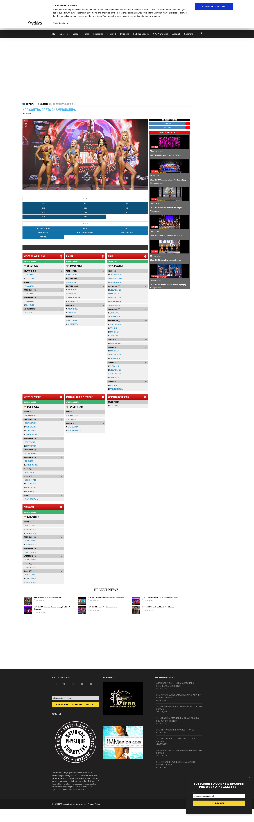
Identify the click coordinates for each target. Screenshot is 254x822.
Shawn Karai (32, 266)
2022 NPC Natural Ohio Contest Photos (166, 235)
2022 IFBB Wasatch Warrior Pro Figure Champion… (166, 209)
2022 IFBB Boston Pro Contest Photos (165, 260)
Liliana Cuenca (30, 533)
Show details (59, 23)
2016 (43, 216)
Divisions (124, 34)
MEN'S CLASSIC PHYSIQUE (85, 233)
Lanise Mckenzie (114, 282)
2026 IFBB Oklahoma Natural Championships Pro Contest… (52, 608)
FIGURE (85, 228)
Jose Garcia (28, 313)
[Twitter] (64, 683)
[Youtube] (91, 683)
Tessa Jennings (114, 324)
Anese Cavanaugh (73, 275)
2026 (43, 204)
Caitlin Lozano (30, 552)
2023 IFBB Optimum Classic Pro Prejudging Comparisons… (168, 181)
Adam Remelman (30, 415)
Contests (64, 34)
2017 (127, 212)
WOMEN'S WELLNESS (127, 233)
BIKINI (127, 228)
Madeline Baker (114, 275)
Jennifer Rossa (30, 541)
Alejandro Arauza (31, 431)
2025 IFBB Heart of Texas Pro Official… (166, 155)
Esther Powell (114, 406)
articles (176, 123)
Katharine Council (115, 389)
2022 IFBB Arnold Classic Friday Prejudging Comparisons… (168, 286)
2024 (127, 204)
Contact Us (81, 804)
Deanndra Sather (115, 279)
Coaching (188, 34)
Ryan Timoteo (33, 407)
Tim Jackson (29, 461)
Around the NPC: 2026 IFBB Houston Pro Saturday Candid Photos (175, 684)
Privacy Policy (94, 804)
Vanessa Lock (117, 266)
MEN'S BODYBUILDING (43, 228)
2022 (85, 208)
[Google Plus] (82, 683)
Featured (111, 34)
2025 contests (42, 104)
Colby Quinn (29, 279)
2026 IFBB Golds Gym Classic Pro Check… (158, 607)
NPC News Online (66, 804)
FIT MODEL (43, 237)
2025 (85, 204)
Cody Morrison (30, 423)
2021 (127, 208)
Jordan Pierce (76, 266)
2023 (43, 208)
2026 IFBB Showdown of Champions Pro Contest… (161, 597)
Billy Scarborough (73, 431)
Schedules (98, 34)
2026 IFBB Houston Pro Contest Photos (102, 607)
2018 (85, 212)
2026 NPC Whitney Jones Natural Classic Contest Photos (175, 763)
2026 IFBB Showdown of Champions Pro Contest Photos (179, 707)
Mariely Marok (114, 305)
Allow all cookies (214, 6)
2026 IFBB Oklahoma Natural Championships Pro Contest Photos (177, 719)
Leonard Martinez (31, 435)
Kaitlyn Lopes (33, 517)
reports (176, 127)
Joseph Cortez (30, 480)
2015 (85, 216)
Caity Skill (112, 328)
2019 (43, 212)
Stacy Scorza (113, 294)
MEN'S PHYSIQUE (43, 233)
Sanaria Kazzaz (72, 301)
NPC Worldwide (160, 34)
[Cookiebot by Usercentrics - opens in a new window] (35, 23)
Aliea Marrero (113, 378)
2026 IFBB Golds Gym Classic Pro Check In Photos (175, 740)
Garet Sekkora (76, 407)
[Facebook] (56, 683)
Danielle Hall (72, 282)
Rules (86, 34)
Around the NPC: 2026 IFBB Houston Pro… (48, 597)
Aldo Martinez (30, 484)
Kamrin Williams (114, 343)
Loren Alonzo (30, 529)
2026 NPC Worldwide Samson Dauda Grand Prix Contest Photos (178, 696)
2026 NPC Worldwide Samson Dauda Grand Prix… (107, 597)
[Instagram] (73, 683)
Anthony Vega (72, 415)
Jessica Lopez (113, 313)
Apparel (176, 34)
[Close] (249, 777)
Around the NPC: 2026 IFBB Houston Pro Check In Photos (179, 751)
